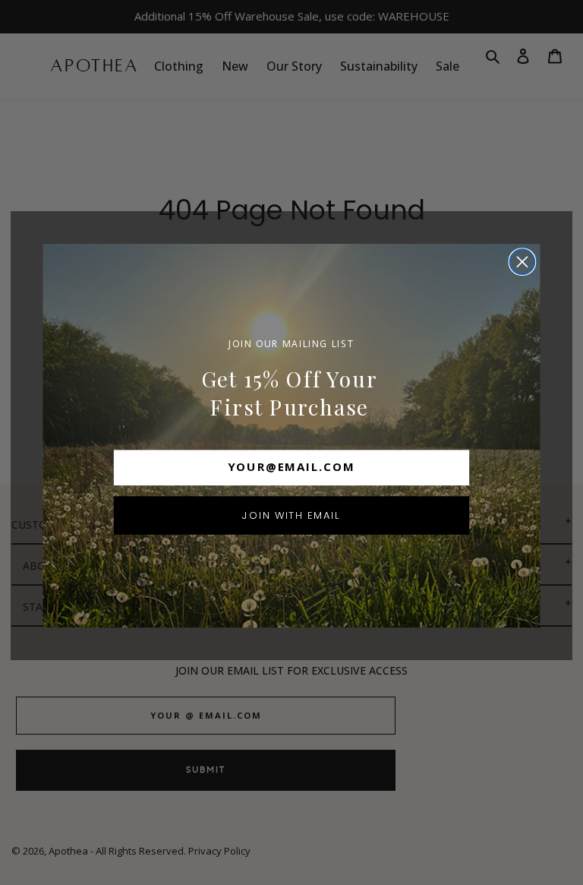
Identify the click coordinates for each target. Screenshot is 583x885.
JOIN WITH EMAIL (291, 514)
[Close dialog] (522, 261)
